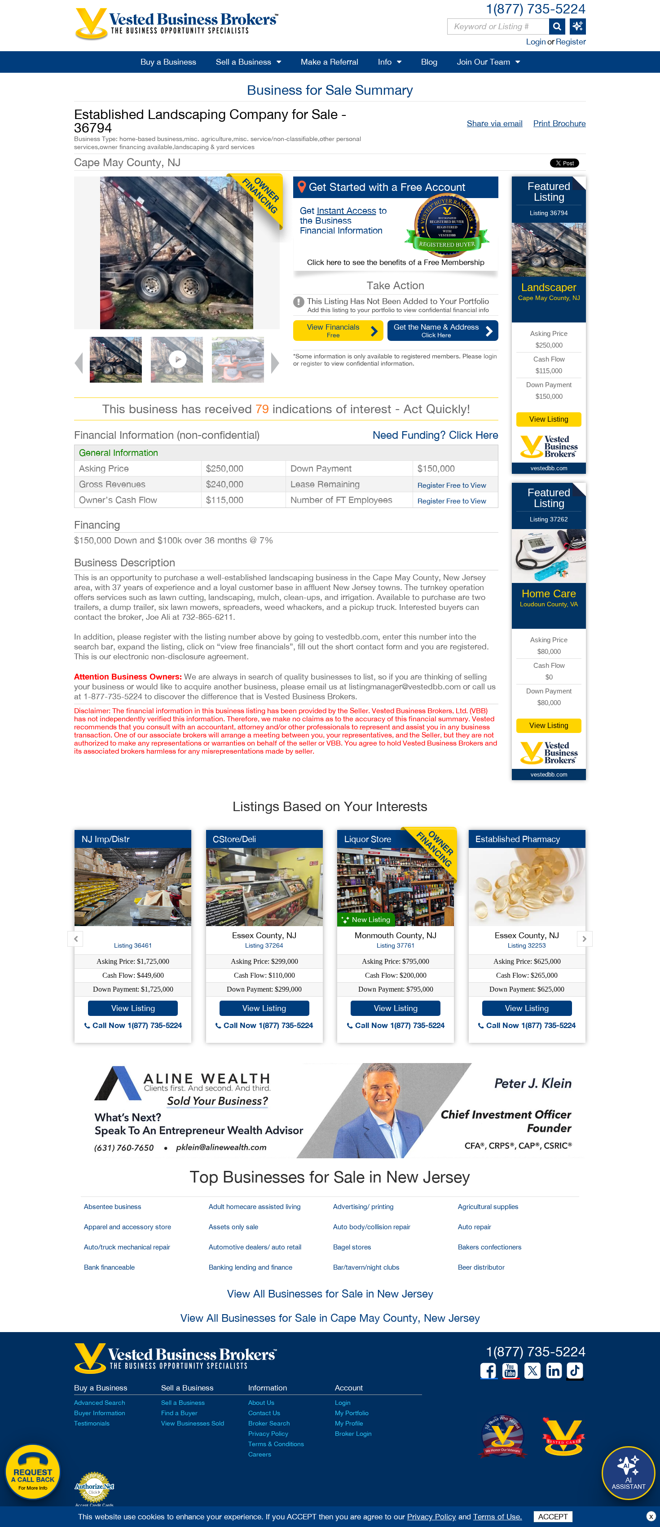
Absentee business (112, 1206)
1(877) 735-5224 (536, 8)
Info (385, 61)
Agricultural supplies (488, 1206)
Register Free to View (452, 485)
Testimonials (92, 1423)
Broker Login (353, 1433)
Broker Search (269, 1423)
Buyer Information (99, 1413)
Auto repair (474, 1227)
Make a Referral (329, 61)
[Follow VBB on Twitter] (532, 1370)
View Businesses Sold (192, 1423)
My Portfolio (352, 1413)
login (490, 356)
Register (571, 41)
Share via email (495, 123)
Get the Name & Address (436, 330)
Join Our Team (483, 61)
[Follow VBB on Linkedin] (554, 1371)
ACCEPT (553, 1516)
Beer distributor (481, 1267)
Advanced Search (99, 1402)
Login (536, 41)
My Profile (349, 1423)
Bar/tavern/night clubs (366, 1267)
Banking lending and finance (250, 1267)
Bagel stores (352, 1247)
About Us (261, 1402)
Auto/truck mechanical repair (127, 1247)
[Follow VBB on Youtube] (510, 1371)
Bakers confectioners (490, 1247)
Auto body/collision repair (371, 1227)
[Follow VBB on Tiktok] (575, 1371)
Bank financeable (109, 1267)
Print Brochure (559, 123)
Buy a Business (168, 61)
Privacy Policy (268, 1433)
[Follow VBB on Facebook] (488, 1371)
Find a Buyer (179, 1413)
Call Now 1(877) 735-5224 (136, 1025)
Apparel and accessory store (127, 1227)
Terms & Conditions (276, 1444)
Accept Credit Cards (94, 1505)
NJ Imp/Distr (105, 839)
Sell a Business (243, 61)
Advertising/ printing (363, 1206)
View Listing (548, 419)
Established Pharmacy (517, 839)
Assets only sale (233, 1227)
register (311, 363)
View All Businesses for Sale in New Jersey (330, 1293)
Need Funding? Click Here (435, 434)
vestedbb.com (549, 468)
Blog (429, 61)
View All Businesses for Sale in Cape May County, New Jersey (330, 1317)
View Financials (333, 330)
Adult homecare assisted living (255, 1206)
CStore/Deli (234, 839)
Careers (259, 1454)
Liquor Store (367, 839)
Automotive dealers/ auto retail (255, 1247)
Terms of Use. (497, 1516)
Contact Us (264, 1413)
